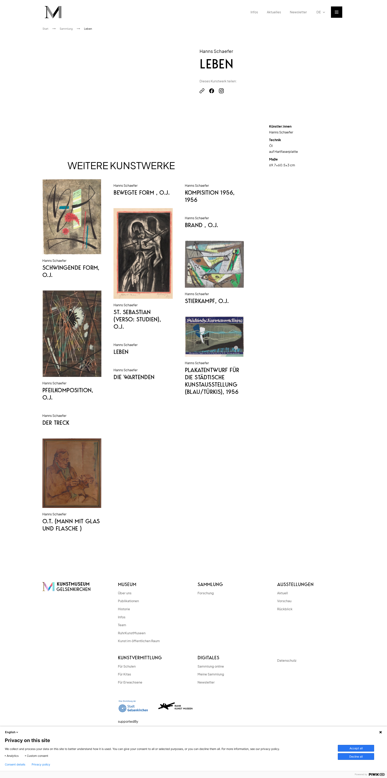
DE (318, 12)
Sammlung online (211, 666)
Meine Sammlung (211, 674)
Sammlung (210, 584)
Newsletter (206, 682)
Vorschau (284, 601)
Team (122, 625)
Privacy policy (41, 764)
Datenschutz (286, 660)
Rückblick (284, 609)
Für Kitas (124, 674)
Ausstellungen (295, 584)
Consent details (15, 764)
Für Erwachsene (130, 682)
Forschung (206, 593)
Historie (124, 609)
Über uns (124, 593)
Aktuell (282, 593)
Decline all (356, 756)
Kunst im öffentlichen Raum (139, 641)
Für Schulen (127, 666)
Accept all (356, 748)
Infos (121, 617)
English (10, 732)
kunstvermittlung (140, 658)
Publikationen (128, 601)
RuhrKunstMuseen (132, 633)
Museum (127, 584)
